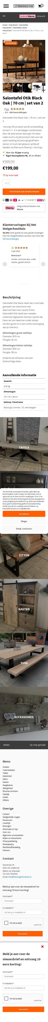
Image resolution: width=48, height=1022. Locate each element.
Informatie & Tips (10, 829)
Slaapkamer (8, 785)
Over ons (7, 832)
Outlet (5, 797)
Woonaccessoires (10, 791)
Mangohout (8, 788)
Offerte (6, 800)
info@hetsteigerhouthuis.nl (19, 877)
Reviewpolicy (8, 844)
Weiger (24, 521)
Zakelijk (6, 794)
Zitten (5, 779)
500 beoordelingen (11, 239)
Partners (6, 850)
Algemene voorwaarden (13, 835)
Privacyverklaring (10, 841)
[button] (41, 44)
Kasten (6, 782)
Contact (6, 814)
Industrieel (13, 25)
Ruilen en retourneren (12, 838)
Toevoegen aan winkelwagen (24, 192)
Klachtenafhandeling (11, 847)
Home (5, 25)
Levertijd (6, 823)
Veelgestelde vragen (11, 817)
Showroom (7, 820)
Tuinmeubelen (9, 770)
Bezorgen (7, 826)
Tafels (5, 773)
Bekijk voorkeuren (24, 528)
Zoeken (6, 767)
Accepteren (24, 514)
